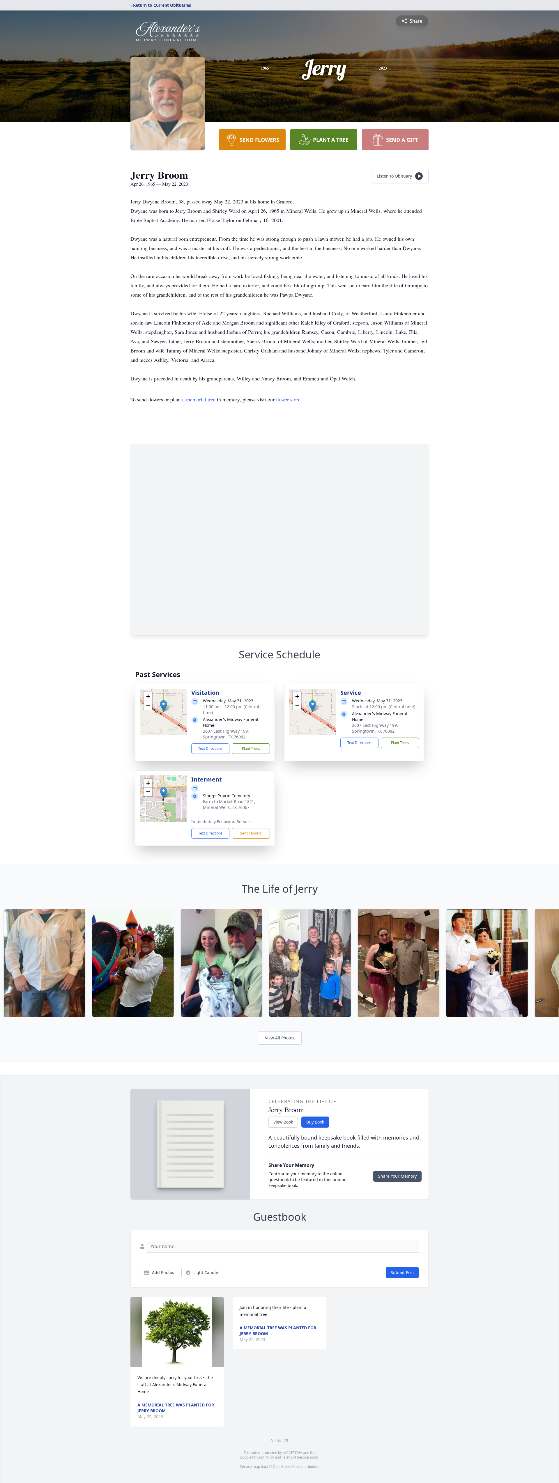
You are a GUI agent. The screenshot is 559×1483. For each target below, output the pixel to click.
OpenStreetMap (286, 1466)
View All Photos (279, 1038)
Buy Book (315, 1122)
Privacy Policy (263, 1457)
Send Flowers (251, 833)
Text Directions (210, 748)
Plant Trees (251, 748)
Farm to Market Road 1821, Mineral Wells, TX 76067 (229, 804)
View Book (283, 1122)
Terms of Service (295, 1457)
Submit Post (402, 1272)
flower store (288, 399)
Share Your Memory (397, 1176)
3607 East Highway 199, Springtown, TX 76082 (226, 734)
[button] (163, 706)
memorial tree (200, 399)
